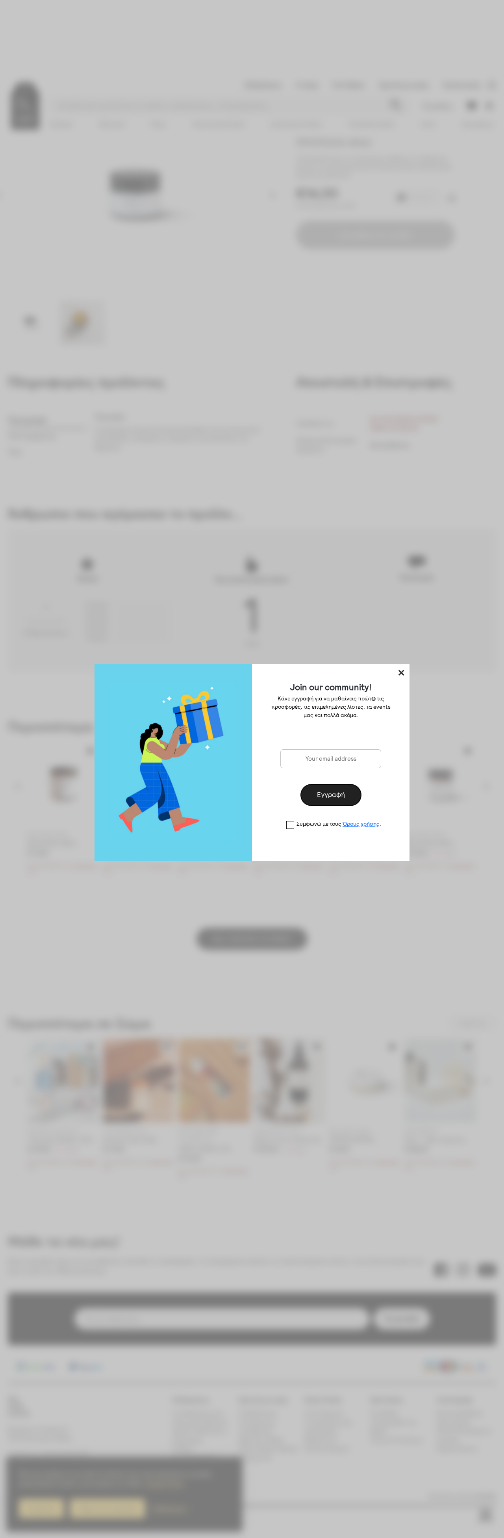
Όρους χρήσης (361, 823)
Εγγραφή (331, 794)
